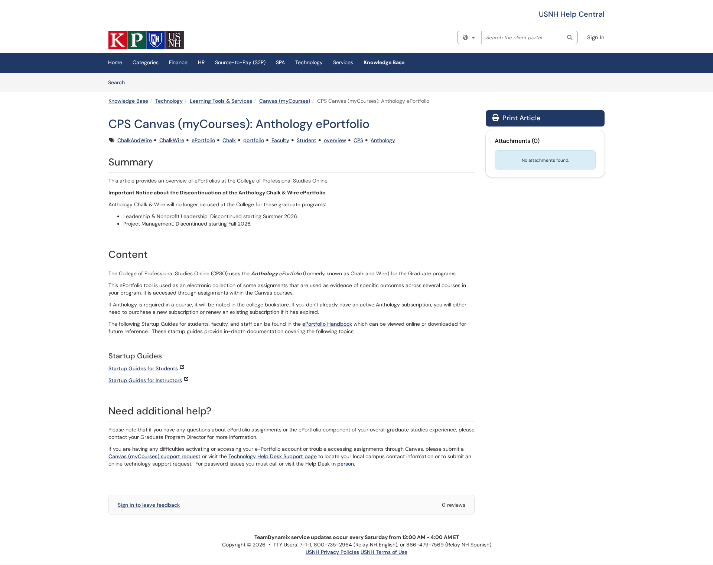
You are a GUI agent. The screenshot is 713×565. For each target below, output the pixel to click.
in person (342, 463)
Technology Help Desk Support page (272, 456)
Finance (178, 62)
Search (119, 82)
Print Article (520, 118)
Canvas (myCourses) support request (154, 456)
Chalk (229, 140)
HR (201, 62)
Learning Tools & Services (221, 101)
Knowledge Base (384, 62)
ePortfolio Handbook (327, 324)
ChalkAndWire (134, 140)
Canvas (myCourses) (284, 101)
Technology (309, 62)
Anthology (383, 140)
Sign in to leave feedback (149, 505)
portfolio (253, 140)
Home (115, 62)
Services (343, 62)
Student (306, 140)
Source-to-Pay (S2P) (240, 62)
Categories (146, 62)
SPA (280, 62)
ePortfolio (203, 140)
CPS (358, 140)
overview (335, 140)
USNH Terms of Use (384, 552)
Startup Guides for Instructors (145, 380)
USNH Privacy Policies (332, 552)
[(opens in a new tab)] (146, 40)
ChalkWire (171, 140)
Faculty (280, 140)
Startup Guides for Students (143, 368)
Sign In (596, 37)
